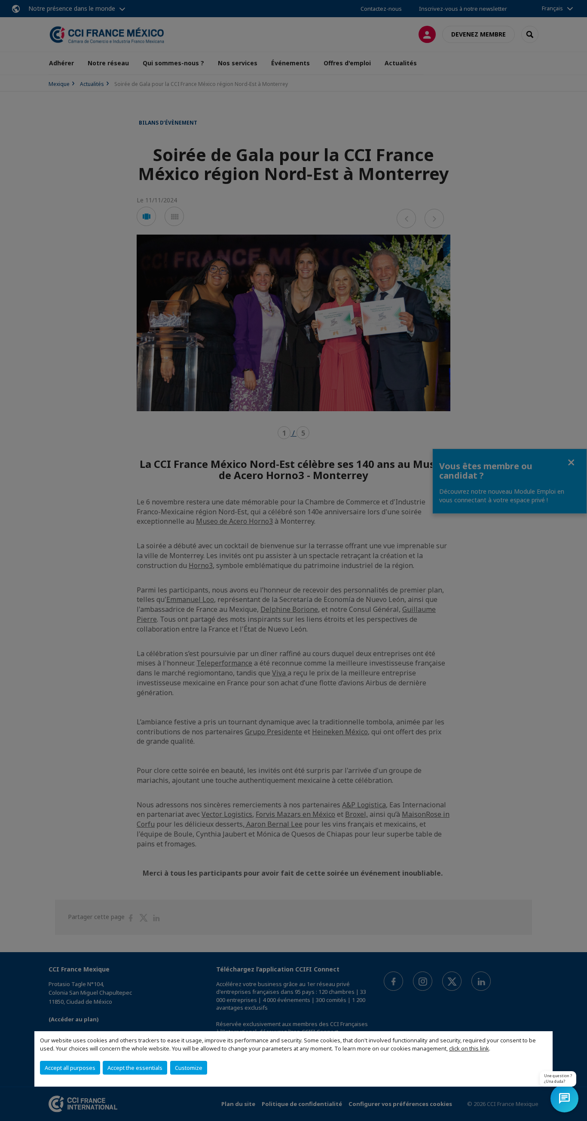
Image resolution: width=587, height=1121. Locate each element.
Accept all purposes (70, 1068)
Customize (188, 1068)
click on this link (469, 1048)
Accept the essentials (134, 1068)
